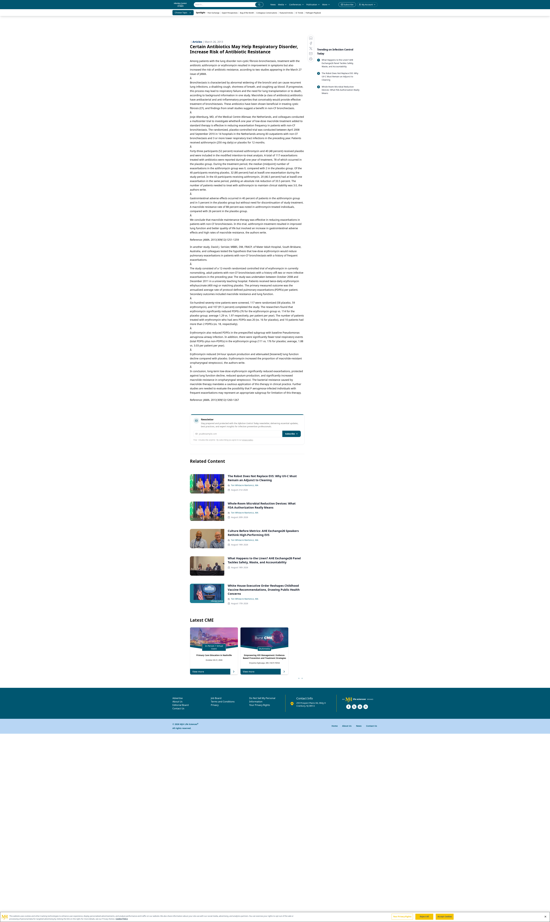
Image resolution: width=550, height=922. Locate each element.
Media (281, 4)
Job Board (216, 698)
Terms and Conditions (223, 701)
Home (335, 726)
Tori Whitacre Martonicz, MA (244, 485)
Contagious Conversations (266, 13)
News (273, 4)
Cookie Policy (122, 919)
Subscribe (290, 433)
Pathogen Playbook (313, 13)
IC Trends (299, 13)
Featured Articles (286, 13)
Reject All (424, 916)
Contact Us (178, 708)
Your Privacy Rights (259, 705)
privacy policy (247, 440)
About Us (177, 701)
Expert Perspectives (230, 13)
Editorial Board (180, 705)
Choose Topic (181, 12)
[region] (275, 917)
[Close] (545, 916)
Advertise (177, 698)
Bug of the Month (247, 13)
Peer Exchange (213, 13)
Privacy (215, 705)
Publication (311, 4)
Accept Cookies (445, 916)
